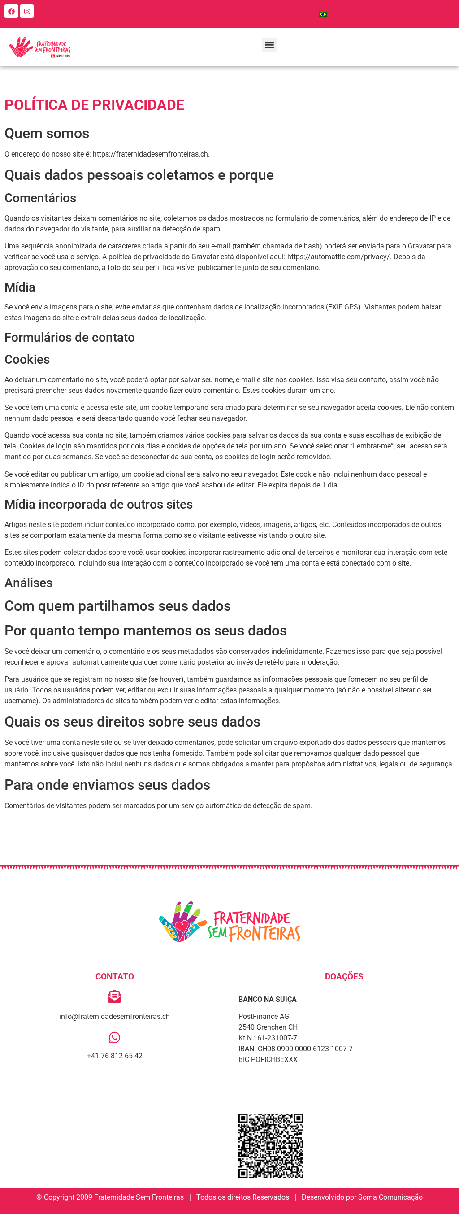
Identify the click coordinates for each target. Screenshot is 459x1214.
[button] (269, 45)
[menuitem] (322, 14)
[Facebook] (11, 11)
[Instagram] (27, 11)
